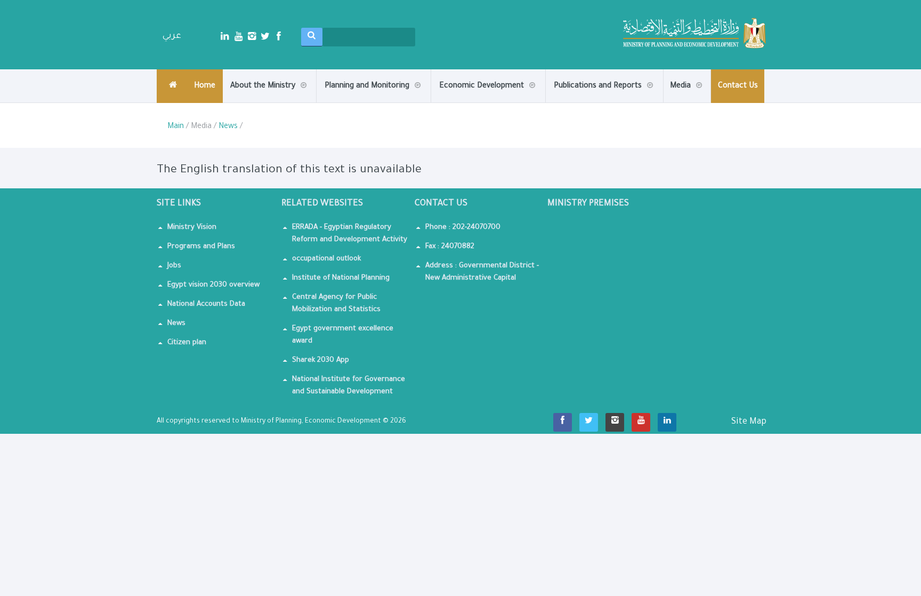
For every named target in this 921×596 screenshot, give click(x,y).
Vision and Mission (276, 102)
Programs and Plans (201, 247)
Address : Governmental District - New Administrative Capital (482, 272)
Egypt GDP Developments (370, 102)
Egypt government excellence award (342, 335)
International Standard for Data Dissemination (484, 102)
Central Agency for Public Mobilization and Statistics (336, 303)
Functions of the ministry (276, 100)
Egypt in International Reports (600, 100)
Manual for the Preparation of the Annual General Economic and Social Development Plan (631, 97)
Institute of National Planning (341, 278)
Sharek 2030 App (320, 360)
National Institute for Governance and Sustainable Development (348, 386)
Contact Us (738, 86)
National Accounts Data (206, 304)
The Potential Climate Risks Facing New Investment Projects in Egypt (639, 100)
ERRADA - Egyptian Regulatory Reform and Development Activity (349, 234)
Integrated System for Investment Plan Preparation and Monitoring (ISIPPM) (371, 97)
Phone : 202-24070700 (462, 228)
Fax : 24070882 (449, 247)
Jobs (174, 266)
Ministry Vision (191, 228)
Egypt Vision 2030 (370, 100)
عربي (172, 36)
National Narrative (644, 101)
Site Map (748, 422)
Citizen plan (186, 343)
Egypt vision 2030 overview (213, 285)
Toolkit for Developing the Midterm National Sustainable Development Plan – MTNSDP (627, 96)
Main (175, 127)
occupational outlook (326, 259)
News (228, 127)
